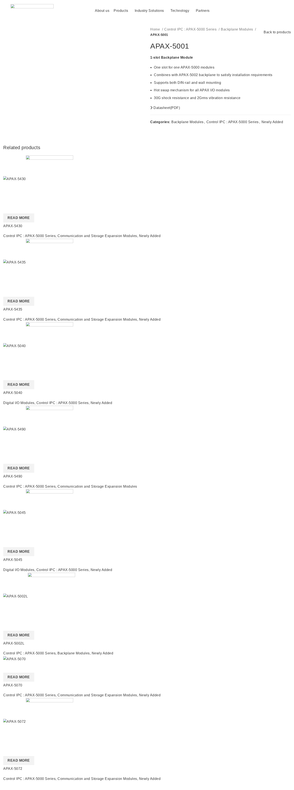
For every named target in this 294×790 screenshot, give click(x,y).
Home (155, 29)
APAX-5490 (12, 476)
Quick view (8, 208)
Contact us (267, 10)
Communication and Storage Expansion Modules (97, 236)
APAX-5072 (12, 768)
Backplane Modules (237, 29)
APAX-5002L (13, 643)
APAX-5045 (12, 560)
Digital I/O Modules (18, 403)
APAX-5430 (12, 226)
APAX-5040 (12, 393)
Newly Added (272, 122)
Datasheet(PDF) (166, 108)
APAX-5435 (12, 309)
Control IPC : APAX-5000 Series (191, 29)
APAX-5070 (12, 685)
